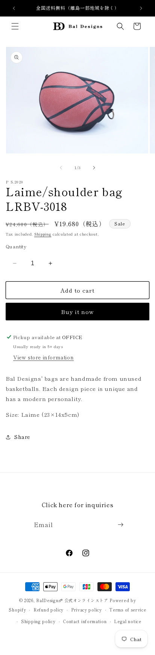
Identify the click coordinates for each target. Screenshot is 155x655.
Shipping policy (38, 621)
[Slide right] (94, 167)
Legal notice (127, 621)
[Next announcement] (141, 8)
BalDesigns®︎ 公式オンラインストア (72, 600)
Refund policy (48, 610)
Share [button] (22, 436)
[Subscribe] (120, 524)
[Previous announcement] (14, 8)
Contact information (84, 621)
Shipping (43, 234)
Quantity (16, 246)
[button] (15, 26)
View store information (43, 357)
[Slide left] (61, 167)
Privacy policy (86, 610)
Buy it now (77, 311)
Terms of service (127, 610)
